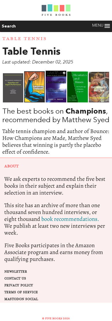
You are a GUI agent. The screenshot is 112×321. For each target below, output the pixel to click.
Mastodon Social (21, 299)
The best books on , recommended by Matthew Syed (56, 113)
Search (9, 26)
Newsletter (15, 272)
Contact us (15, 278)
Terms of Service (21, 292)
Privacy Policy (18, 285)
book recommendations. (70, 219)
